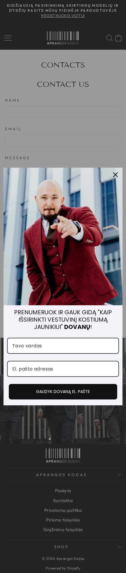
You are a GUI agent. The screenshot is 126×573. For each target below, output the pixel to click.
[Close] (115, 175)
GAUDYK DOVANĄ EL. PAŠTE (63, 391)
